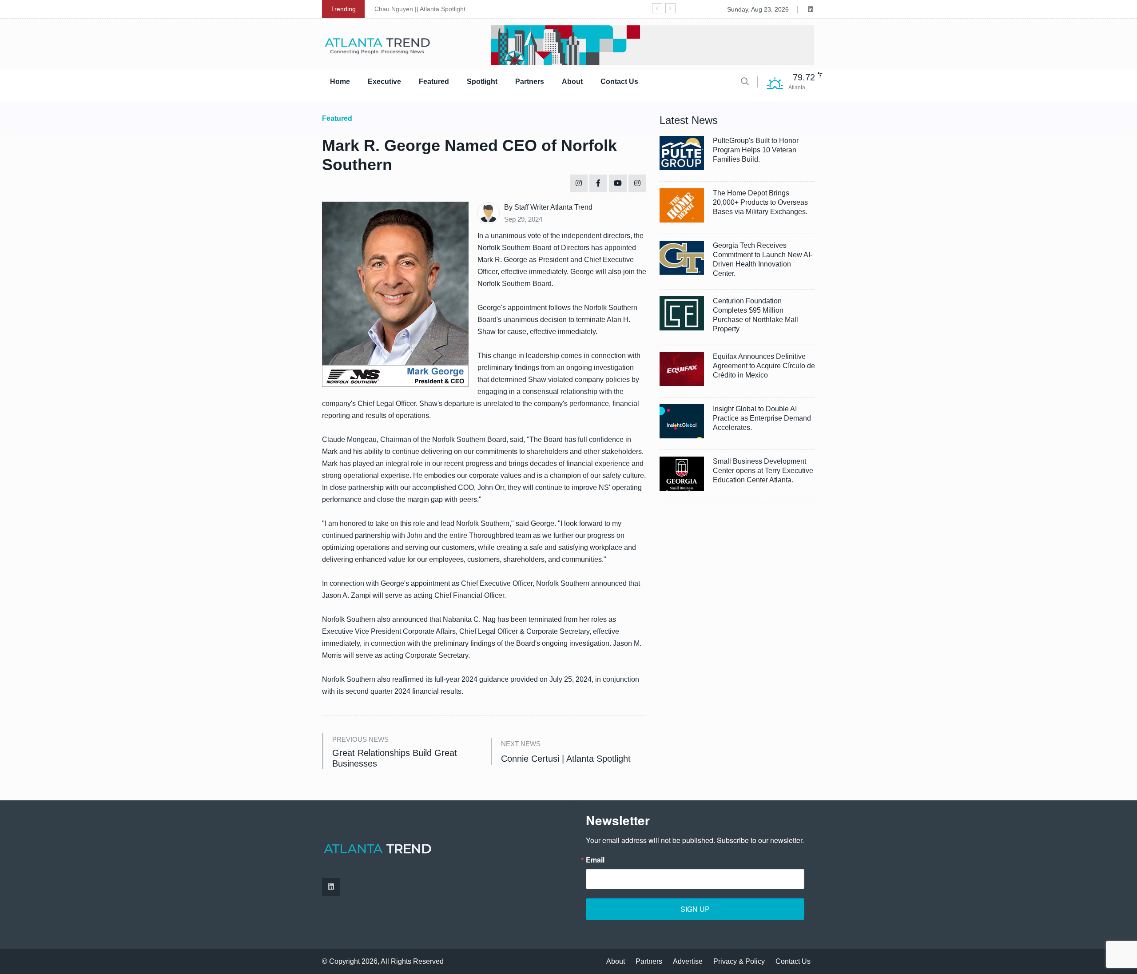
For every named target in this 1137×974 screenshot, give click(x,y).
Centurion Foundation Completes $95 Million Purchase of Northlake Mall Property (755, 315)
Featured (434, 81)
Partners (529, 81)
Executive (384, 81)
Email (595, 859)
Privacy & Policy (739, 961)
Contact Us (619, 81)
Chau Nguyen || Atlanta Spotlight (419, 8)
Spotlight (482, 81)
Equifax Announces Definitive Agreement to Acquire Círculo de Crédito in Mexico (764, 366)
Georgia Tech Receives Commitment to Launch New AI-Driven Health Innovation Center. (762, 259)
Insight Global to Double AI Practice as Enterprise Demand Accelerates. (762, 418)
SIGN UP (695, 909)
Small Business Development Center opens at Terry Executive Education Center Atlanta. (763, 470)
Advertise (688, 961)
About (572, 81)
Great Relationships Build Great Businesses (394, 758)
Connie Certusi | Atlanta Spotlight (566, 758)
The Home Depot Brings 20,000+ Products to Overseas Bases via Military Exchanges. (760, 202)
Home (340, 81)
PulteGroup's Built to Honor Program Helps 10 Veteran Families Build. (756, 150)
